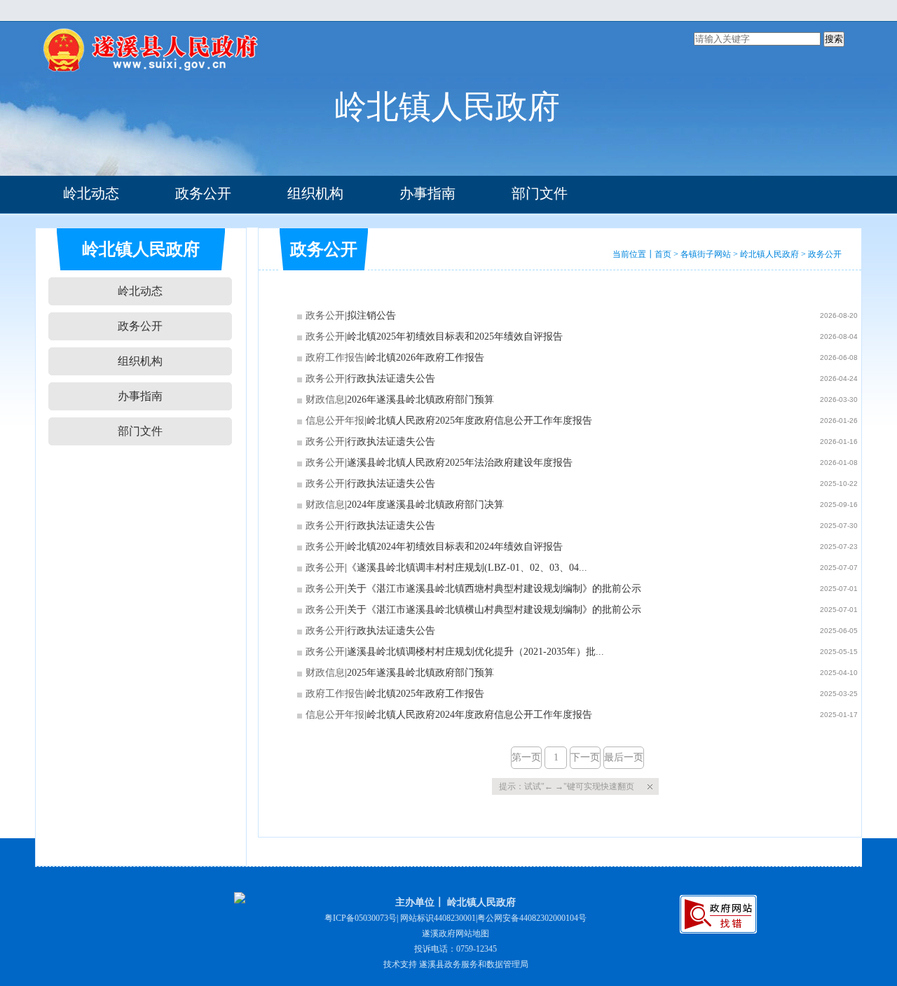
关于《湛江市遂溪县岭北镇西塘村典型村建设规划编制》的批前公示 (494, 588)
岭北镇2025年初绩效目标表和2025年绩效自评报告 (455, 336)
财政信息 (325, 399)
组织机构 (315, 193)
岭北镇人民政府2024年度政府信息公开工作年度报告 (479, 714)
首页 (663, 254)
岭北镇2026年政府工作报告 (425, 357)
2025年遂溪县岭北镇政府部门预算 (420, 672)
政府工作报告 (335, 357)
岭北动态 (91, 193)
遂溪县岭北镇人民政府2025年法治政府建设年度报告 (460, 462)
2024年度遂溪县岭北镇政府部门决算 (425, 504)
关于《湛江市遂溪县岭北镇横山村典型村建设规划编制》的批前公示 (494, 609)
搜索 (834, 39)
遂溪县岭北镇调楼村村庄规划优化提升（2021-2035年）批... (475, 651)
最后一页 (623, 757)
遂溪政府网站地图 (455, 933)
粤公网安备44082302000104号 (532, 918)
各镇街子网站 (705, 254)
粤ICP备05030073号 (360, 918)
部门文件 (540, 193)
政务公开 (203, 193)
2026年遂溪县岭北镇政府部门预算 (420, 399)
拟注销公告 (371, 315)
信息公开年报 (335, 420)
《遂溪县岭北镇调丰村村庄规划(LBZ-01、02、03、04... (467, 567)
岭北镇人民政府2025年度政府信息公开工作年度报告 (479, 420)
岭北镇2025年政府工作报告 (425, 693)
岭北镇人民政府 (769, 254)
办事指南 (427, 193)
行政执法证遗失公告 (391, 378)
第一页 (526, 757)
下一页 (585, 757)
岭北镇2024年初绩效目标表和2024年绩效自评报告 (455, 546)
